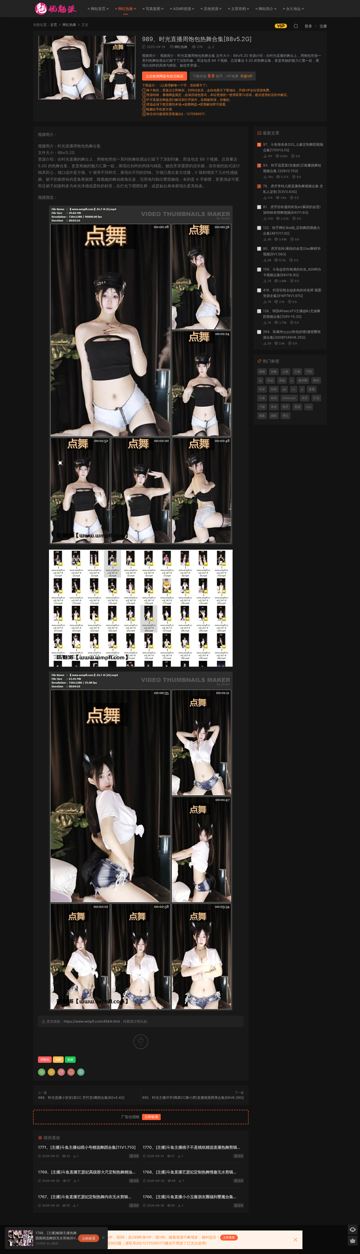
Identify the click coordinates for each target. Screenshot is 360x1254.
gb (284, 389)
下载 (262, 407)
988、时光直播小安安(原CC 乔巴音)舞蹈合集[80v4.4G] (81, 1097)
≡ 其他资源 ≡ (211, 8)
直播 (312, 389)
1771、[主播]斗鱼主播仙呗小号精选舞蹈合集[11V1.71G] (87, 1147)
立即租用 (151, 1117)
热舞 (58, 1059)
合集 (285, 371)
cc (293, 389)
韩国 (274, 389)
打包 (316, 398)
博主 (285, 415)
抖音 (262, 389)
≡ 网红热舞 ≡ (125, 8)
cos (308, 407)
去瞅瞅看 (89, 1238)
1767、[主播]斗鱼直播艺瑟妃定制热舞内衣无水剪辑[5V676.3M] (83, 1197)
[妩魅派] (55, 8)
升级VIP (246, 76)
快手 (285, 407)
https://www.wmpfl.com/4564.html (92, 1021)
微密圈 (303, 380)
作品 (270, 380)
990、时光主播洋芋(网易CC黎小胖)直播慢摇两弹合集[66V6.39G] (193, 1097)
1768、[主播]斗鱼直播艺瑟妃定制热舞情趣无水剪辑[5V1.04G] (188, 1173)
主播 (297, 371)
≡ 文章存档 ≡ (238, 8)
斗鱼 (262, 398)
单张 (274, 407)
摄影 (274, 415)
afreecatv (289, 398)
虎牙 (305, 398)
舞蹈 (316, 380)
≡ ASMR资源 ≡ (182, 8)
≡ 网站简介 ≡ (265, 8)
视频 (262, 371)
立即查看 (229, 1237)
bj (260, 380)
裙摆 (70, 1059)
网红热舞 (181, 47)
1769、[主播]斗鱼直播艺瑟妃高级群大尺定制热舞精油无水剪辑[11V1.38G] (87, 1173)
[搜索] (295, 26)
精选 (274, 398)
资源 (297, 407)
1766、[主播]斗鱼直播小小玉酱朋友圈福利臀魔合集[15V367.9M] (188, 1197)
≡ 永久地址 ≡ (293, 8)
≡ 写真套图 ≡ (153, 8)
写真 (309, 371)
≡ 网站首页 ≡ (98, 8)
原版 (282, 380)
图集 (262, 415)
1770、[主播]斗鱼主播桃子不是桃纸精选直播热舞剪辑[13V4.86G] (190, 1148)
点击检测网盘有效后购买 (164, 76)
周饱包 (44, 1059)
